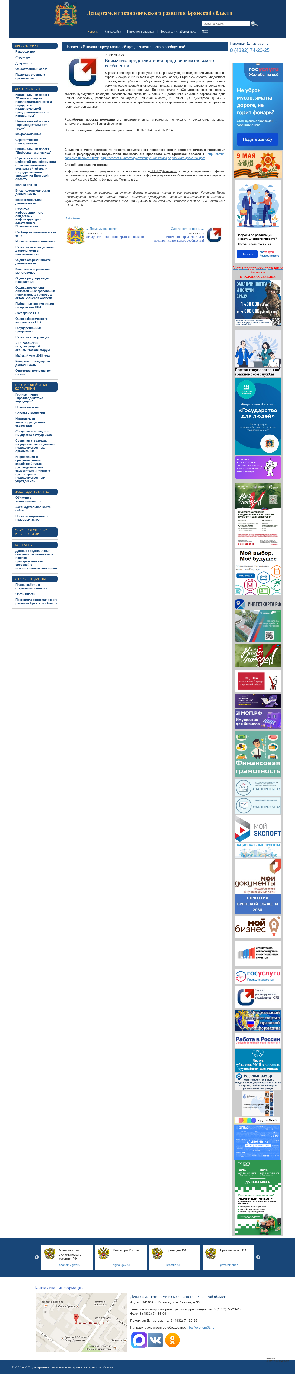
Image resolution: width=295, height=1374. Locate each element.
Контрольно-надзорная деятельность (32, 363)
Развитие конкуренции (32, 337)
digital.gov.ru (121, 1265)
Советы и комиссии (30, 413)
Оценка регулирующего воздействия (32, 280)
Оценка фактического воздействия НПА (31, 320)
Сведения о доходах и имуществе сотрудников (33, 433)
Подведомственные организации (30, 76)
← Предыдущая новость (103, 228)
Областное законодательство (28, 499)
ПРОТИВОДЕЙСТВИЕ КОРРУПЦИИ (31, 386)
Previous (37, 1257)
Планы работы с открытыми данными (31, 586)
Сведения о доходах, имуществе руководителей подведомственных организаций (35, 446)
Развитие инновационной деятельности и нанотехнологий (34, 250)
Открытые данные (31, 579)
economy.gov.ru (69, 1265)
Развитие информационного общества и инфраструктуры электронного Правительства (29, 217)
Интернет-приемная (140, 31)
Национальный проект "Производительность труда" (32, 125)
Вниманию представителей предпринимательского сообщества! (179, 238)
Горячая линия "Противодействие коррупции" (29, 398)
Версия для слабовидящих (178, 31)
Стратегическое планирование (26, 141)
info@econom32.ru (201, 1327)
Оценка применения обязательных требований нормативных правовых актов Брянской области (35, 293)
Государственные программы (28, 329)
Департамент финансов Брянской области (115, 237)
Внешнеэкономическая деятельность (32, 192)
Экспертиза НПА (27, 313)
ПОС (205, 31)
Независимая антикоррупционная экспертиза (30, 422)
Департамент (27, 46)
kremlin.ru (173, 1265)
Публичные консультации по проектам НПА (34, 305)
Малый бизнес (26, 185)
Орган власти (25, 594)
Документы (23, 63)
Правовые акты (27, 407)
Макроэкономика (28, 134)
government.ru (229, 1265)
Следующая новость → (187, 228)
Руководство (25, 51)
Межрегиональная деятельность (28, 201)
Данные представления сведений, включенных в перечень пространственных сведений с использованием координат (36, 559)
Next (258, 1257)
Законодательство (32, 492)
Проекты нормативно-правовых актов (31, 517)
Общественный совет (31, 69)
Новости (93, 31)
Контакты (23, 545)
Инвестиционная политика (35, 241)
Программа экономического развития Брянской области (36, 601)
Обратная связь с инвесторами (31, 532)
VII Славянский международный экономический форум (32, 346)
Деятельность (28, 89)
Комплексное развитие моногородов (32, 270)
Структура (22, 57)
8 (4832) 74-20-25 (250, 50)
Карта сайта (113, 31)
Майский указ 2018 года (32, 355)
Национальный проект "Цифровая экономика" (33, 150)
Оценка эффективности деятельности (33, 261)
